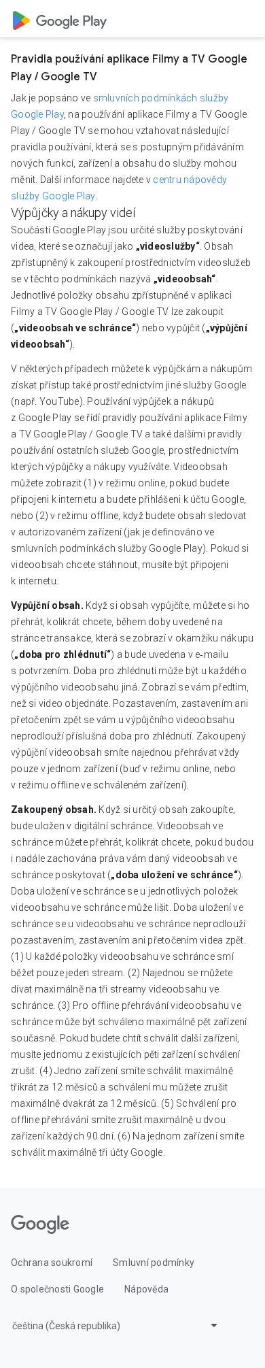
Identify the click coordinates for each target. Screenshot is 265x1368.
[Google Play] (59, 19)
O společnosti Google (57, 1289)
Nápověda (146, 1289)
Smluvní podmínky (153, 1262)
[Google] (40, 1224)
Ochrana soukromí (51, 1262)
